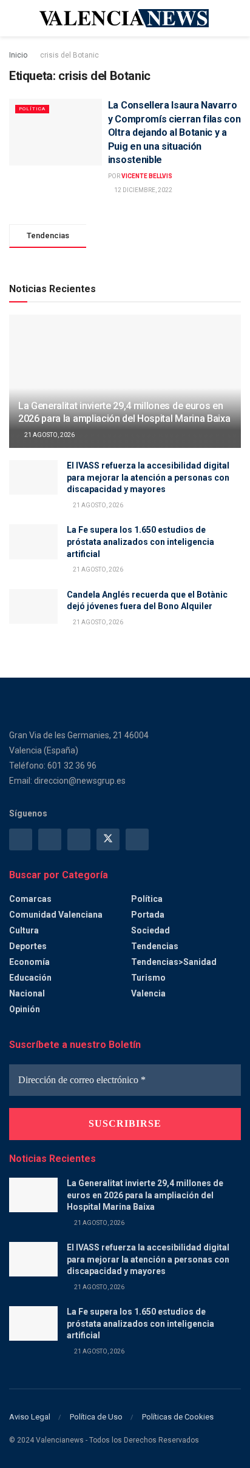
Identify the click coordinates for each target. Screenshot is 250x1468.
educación (30, 978)
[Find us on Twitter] (108, 839)
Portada (147, 914)
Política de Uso (96, 1416)
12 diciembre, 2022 (142, 190)
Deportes (28, 946)
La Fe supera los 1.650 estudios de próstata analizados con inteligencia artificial (140, 541)
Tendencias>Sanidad (174, 962)
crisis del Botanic (69, 55)
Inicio (18, 55)
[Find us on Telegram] (78, 839)
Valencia (148, 993)
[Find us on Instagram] (49, 839)
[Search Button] (236, 18)
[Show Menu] (14, 18)
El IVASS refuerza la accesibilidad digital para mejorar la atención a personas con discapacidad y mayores (148, 477)
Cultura (24, 930)
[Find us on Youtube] (137, 839)
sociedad (150, 930)
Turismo (148, 978)
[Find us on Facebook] (20, 839)
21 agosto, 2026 (49, 435)
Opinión (24, 1009)
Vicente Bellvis (146, 176)
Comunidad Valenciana (56, 914)
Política (32, 109)
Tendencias (154, 946)
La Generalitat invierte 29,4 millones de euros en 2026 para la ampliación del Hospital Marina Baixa (124, 412)
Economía (29, 962)
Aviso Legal (29, 1416)
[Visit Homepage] (125, 18)
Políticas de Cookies (178, 1416)
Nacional (27, 993)
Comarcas (30, 899)
